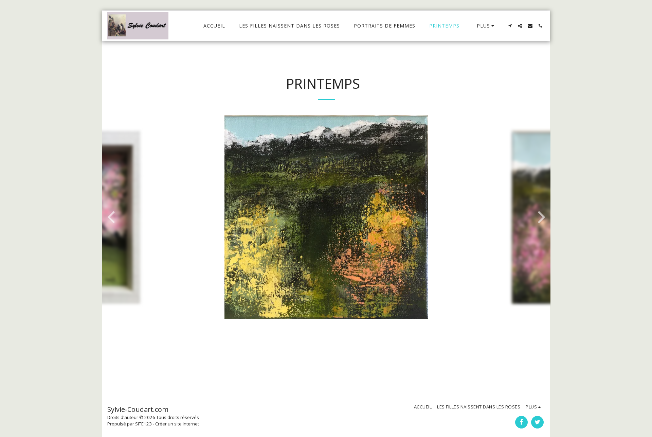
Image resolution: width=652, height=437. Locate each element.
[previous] (112, 217)
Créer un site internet (177, 424)
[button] (509, 25)
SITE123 (143, 424)
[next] (540, 217)
